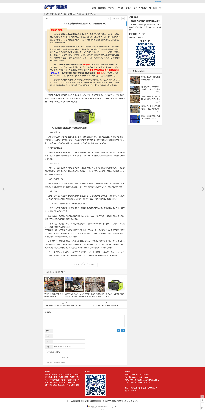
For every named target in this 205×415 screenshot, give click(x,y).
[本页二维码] (202, 408)
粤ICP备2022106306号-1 (94, 401)
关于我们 (153, 8)
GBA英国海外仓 (136, 388)
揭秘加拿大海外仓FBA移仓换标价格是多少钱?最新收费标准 (150, 108)
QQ (47, 347)
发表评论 (116, 19)
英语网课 (146, 388)
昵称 (49, 331)
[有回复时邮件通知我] (47, 362)
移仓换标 (102, 8)
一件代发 (120, 8)
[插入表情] (118, 330)
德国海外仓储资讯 (56, 14)
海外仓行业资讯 (140, 8)
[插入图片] (123, 330)
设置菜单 (158, 1)
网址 (48, 341)
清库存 (128, 8)
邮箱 (49, 336)
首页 (94, 8)
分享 (93, 264)
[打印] (109, 18)
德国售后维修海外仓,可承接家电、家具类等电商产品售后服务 (74, 296)
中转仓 (111, 8)
